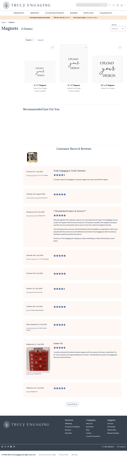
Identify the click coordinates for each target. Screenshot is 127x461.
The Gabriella (29, 292)
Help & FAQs (111, 430)
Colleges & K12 (106, 13)
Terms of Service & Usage (47, 455)
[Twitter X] (6, 447)
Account (110, 423)
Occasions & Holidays (54, 13)
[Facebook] (9, 447)
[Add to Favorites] (52, 47)
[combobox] (94, 5)
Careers (88, 433)
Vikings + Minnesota (31, 259)
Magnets (29, 40)
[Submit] (110, 5)
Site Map (75, 455)
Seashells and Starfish (31, 175)
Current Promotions (93, 436)
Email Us (123, 447)
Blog (87, 430)
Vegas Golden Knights (32, 215)
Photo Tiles (88, 13)
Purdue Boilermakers (31, 328)
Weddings (34, 13)
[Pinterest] (11, 447)
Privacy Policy (63, 455)
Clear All (40, 40)
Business (73, 13)
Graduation (18, 13)
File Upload (111, 427)
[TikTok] (2, 447)
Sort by (114, 25)
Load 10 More (72, 404)
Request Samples (113, 433)
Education (68, 433)
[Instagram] (14, 447)
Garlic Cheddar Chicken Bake (33, 198)
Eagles (28, 310)
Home (3, 22)
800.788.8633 (109, 447)
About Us (89, 423)
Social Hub (89, 427)
